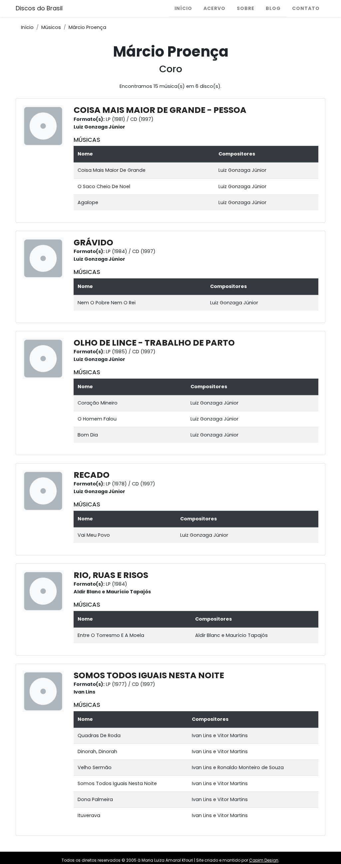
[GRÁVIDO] (45, 257)
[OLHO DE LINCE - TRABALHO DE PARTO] (45, 358)
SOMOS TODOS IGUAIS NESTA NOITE (149, 675)
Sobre (245, 8)
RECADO (92, 475)
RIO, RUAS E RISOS (111, 575)
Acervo (214, 8)
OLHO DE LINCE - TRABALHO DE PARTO (154, 343)
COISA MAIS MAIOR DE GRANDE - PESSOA (160, 110)
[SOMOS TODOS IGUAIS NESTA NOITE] (45, 691)
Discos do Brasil (39, 8)
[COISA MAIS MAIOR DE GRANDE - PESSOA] (45, 125)
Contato (306, 8)
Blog (273, 8)
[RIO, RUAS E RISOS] (45, 590)
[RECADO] (45, 490)
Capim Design (263, 860)
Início (183, 8)
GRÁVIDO (93, 242)
